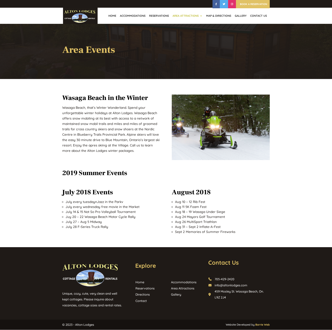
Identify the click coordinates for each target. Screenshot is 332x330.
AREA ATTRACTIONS (186, 15)
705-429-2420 (224, 279)
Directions (142, 294)
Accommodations (184, 282)
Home (139, 282)
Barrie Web (262, 324)
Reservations (145, 288)
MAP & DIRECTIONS (218, 15)
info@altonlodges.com (231, 285)
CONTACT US (258, 15)
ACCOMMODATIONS (132, 15)
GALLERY (241, 15)
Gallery (176, 294)
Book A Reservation (253, 4)
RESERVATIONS (159, 15)
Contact (141, 301)
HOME (112, 15)
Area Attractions (182, 288)
